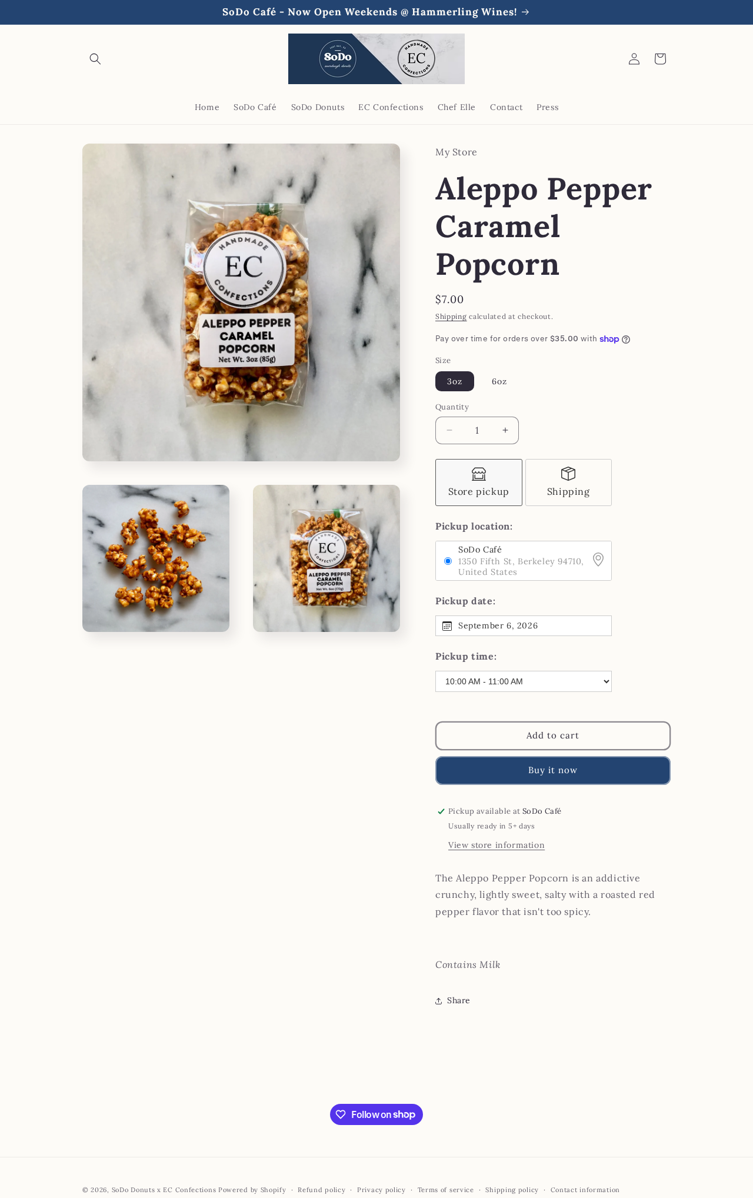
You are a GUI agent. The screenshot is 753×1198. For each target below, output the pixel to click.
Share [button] (459, 1000)
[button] (95, 59)
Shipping (451, 316)
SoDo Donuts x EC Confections (164, 1190)
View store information (496, 845)
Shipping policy (512, 1189)
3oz (454, 381)
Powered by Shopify (252, 1190)
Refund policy (321, 1189)
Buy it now (553, 770)
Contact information (585, 1189)
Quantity (452, 407)
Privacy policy (381, 1189)
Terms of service (446, 1189)
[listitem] (478, 482)
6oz (499, 381)
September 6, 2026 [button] (498, 625)
